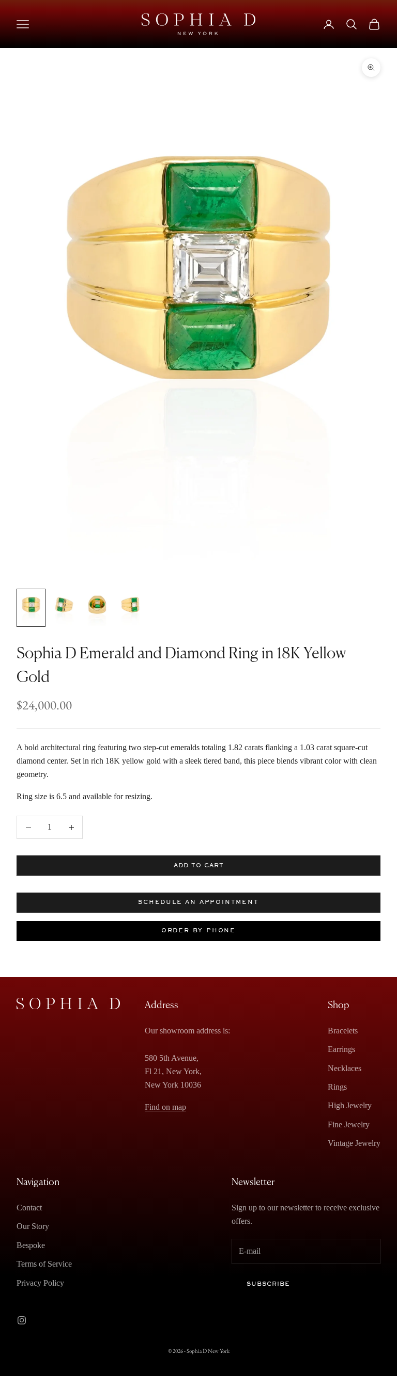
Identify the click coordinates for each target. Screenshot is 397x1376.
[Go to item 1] (31, 607)
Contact (29, 1207)
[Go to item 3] (97, 607)
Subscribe (268, 1284)
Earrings (341, 1049)
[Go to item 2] (64, 607)
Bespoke (31, 1245)
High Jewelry (350, 1105)
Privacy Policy (40, 1282)
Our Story (33, 1226)
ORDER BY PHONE (198, 930)
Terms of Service (44, 1263)
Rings (337, 1086)
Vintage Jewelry (354, 1143)
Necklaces (344, 1068)
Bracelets (343, 1030)
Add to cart (199, 865)
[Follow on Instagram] (22, 1320)
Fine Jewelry (349, 1124)
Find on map (165, 1107)
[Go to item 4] (130, 607)
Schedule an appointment (198, 902)
